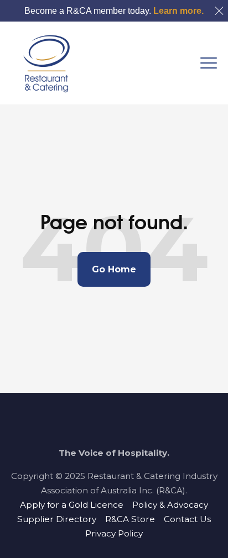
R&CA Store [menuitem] (130, 519)
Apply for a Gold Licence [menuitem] (71, 504)
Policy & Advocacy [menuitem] (170, 504)
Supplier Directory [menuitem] (56, 519)
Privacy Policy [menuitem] (114, 533)
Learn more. (178, 10)
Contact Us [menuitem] (187, 519)
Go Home (114, 269)
